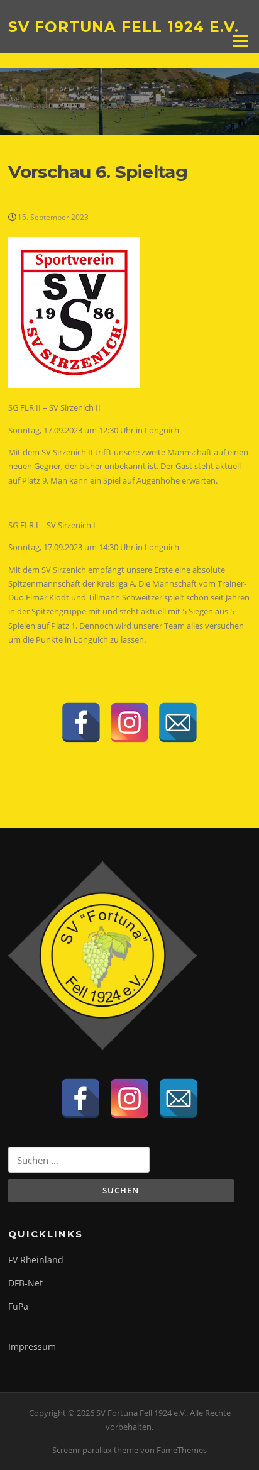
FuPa (18, 1306)
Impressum (32, 1346)
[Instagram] (129, 722)
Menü (240, 41)
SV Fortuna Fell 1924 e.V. (123, 26)
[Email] (178, 722)
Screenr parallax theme (95, 1450)
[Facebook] (81, 722)
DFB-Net (25, 1283)
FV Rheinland (35, 1260)
